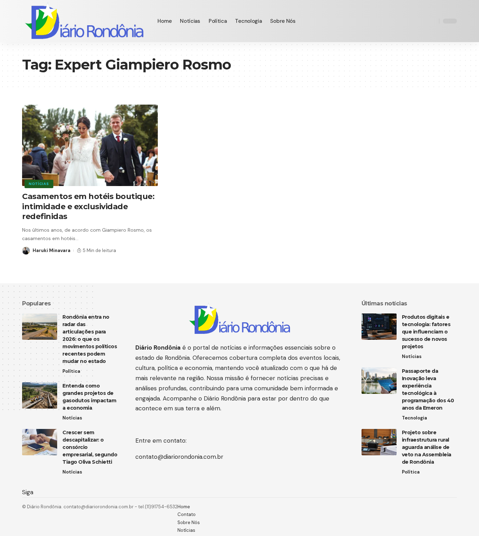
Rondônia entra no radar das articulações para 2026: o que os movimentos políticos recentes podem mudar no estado (89, 339)
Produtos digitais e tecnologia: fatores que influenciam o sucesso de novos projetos (426, 332)
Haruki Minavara (51, 250)
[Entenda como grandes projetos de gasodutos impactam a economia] (39, 395)
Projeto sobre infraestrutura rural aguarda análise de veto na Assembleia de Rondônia (426, 447)
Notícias (39, 183)
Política (71, 371)
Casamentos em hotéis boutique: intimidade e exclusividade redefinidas (88, 206)
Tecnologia (414, 418)
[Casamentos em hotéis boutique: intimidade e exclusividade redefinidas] (90, 145)
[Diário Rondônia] (84, 21)
